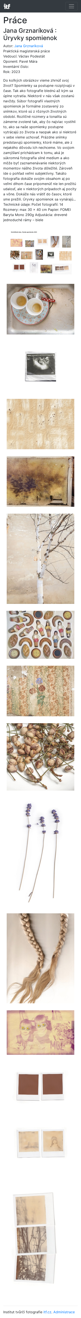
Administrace (64, 1312)
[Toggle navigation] (71, 6)
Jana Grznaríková (28, 46)
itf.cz (47, 1312)
